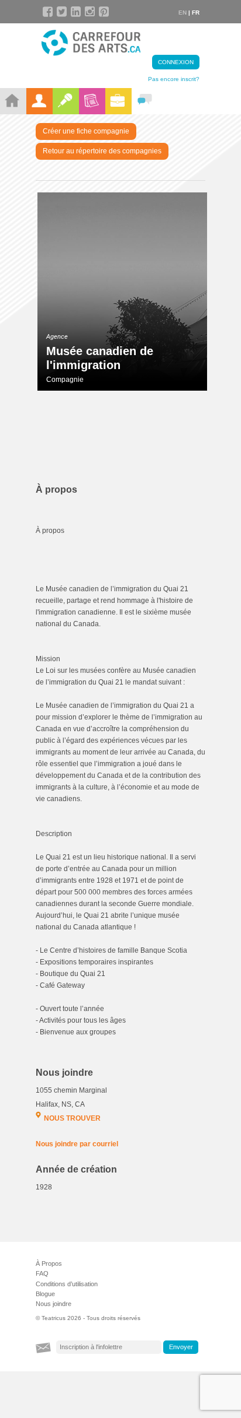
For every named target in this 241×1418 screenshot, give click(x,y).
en (182, 12)
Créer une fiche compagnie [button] (86, 131)
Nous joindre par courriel (77, 1144)
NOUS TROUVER (72, 1118)
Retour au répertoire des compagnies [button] (102, 151)
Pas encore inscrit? (173, 79)
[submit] (180, 1347)
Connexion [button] (176, 62)
